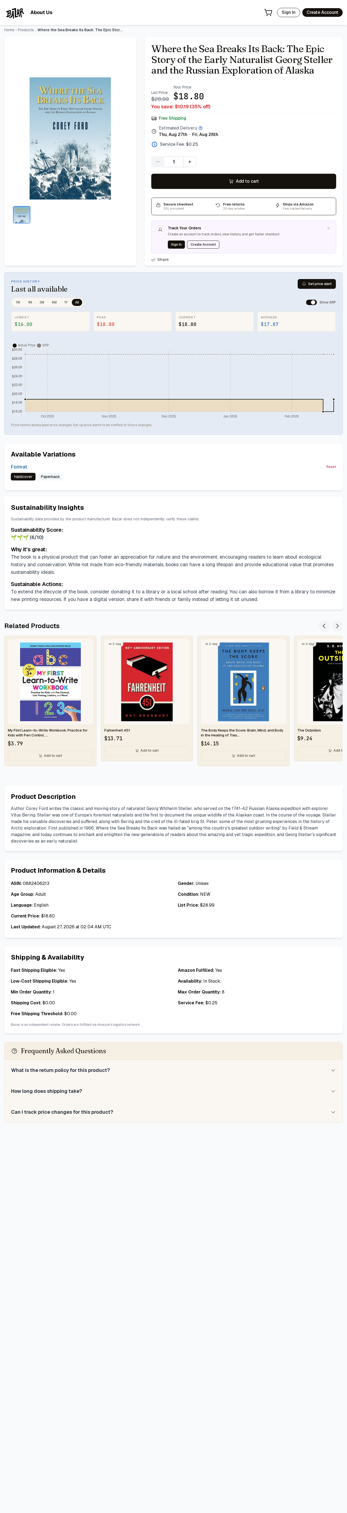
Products (26, 29)
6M (54, 302)
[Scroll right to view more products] (337, 626)
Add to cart (247, 181)
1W (18, 302)
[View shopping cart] (268, 12)
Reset (331, 467)
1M (30, 302)
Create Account (322, 12)
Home (9, 29)
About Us (41, 12)
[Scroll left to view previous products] (324, 626)
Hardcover (23, 476)
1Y (66, 302)
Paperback (50, 476)
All (77, 302)
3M (42, 302)
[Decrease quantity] (157, 161)
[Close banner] (329, 228)
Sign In (288, 12)
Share (163, 259)
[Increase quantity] (189, 161)
